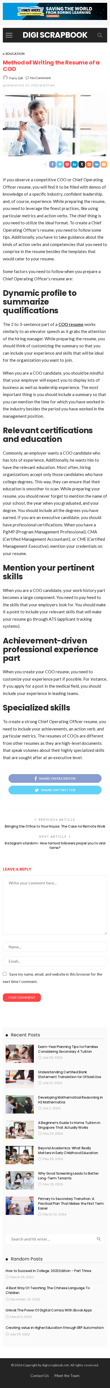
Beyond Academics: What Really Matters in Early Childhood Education (68, 1150)
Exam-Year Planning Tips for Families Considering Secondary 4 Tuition (68, 1049)
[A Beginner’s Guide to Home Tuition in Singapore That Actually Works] (20, 1130)
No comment (40, 78)
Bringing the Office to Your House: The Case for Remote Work (55, 826)
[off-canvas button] (9, 35)
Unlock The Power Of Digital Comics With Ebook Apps (49, 1310)
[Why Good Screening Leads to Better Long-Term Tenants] (20, 1180)
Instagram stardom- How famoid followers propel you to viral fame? (55, 845)
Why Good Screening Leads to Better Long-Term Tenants (68, 1176)
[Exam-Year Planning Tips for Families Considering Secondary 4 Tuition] (20, 1054)
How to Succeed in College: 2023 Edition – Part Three (48, 1270)
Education (15, 53)
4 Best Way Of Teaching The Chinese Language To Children (48, 1290)
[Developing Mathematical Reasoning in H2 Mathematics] (20, 1104)
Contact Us (39, 1375)
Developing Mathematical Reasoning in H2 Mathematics (70, 1100)
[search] (100, 35)
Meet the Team (67, 1375)
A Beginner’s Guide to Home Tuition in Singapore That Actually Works (69, 1125)
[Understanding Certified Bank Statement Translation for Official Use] (20, 1079)
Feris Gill (16, 78)
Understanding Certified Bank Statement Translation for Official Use (69, 1074)
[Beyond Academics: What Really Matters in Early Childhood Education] (20, 1155)
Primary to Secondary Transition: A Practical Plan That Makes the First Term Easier (71, 1203)
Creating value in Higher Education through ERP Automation (55, 1327)
